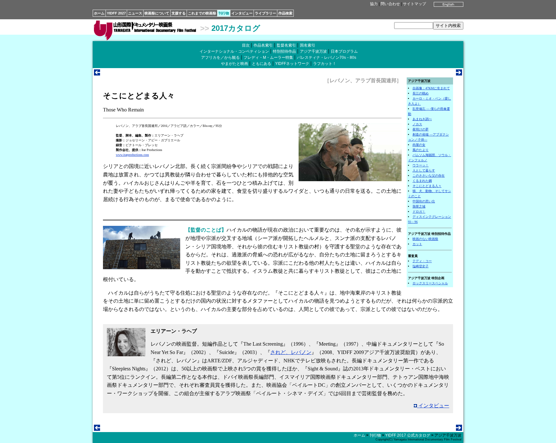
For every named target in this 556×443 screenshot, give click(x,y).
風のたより (420, 150)
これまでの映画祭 (202, 13)
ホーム (99, 13)
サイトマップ (414, 4)
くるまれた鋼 (422, 180)
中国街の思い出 (423, 201)
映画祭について (156, 13)
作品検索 (285, 13)
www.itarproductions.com (132, 154)
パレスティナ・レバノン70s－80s (326, 57)
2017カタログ (235, 28)
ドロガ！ (418, 211)
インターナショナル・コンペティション (234, 51)
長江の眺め (420, 93)
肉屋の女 (418, 144)
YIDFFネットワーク (292, 63)
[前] (97, 73)
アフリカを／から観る (220, 57)
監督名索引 (286, 45)
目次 (246, 45)
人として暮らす (423, 170)
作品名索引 (263, 45)
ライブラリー (265, 13)
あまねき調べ (422, 119)
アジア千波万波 (313, 51)
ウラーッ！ (420, 165)
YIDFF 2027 (116, 13)
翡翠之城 (418, 206)
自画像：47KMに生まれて (431, 88)
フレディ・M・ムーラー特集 (268, 57)
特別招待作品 (284, 51)
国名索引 (307, 45)
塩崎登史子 (420, 266)
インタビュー (242, 13)
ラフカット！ (324, 63)
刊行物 (223, 13)
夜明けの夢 (420, 129)
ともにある (261, 63)
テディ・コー (422, 261)
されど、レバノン (290, 352)
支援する (178, 13)
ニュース (135, 13)
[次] (459, 73)
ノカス (417, 124)
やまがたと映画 (234, 63)
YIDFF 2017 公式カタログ (407, 435)
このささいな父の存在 (428, 175)
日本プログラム (344, 51)
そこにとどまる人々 (426, 186)
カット (417, 244)
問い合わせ (390, 4)
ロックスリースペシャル (430, 283)
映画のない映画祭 (425, 239)
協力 (374, 4)
